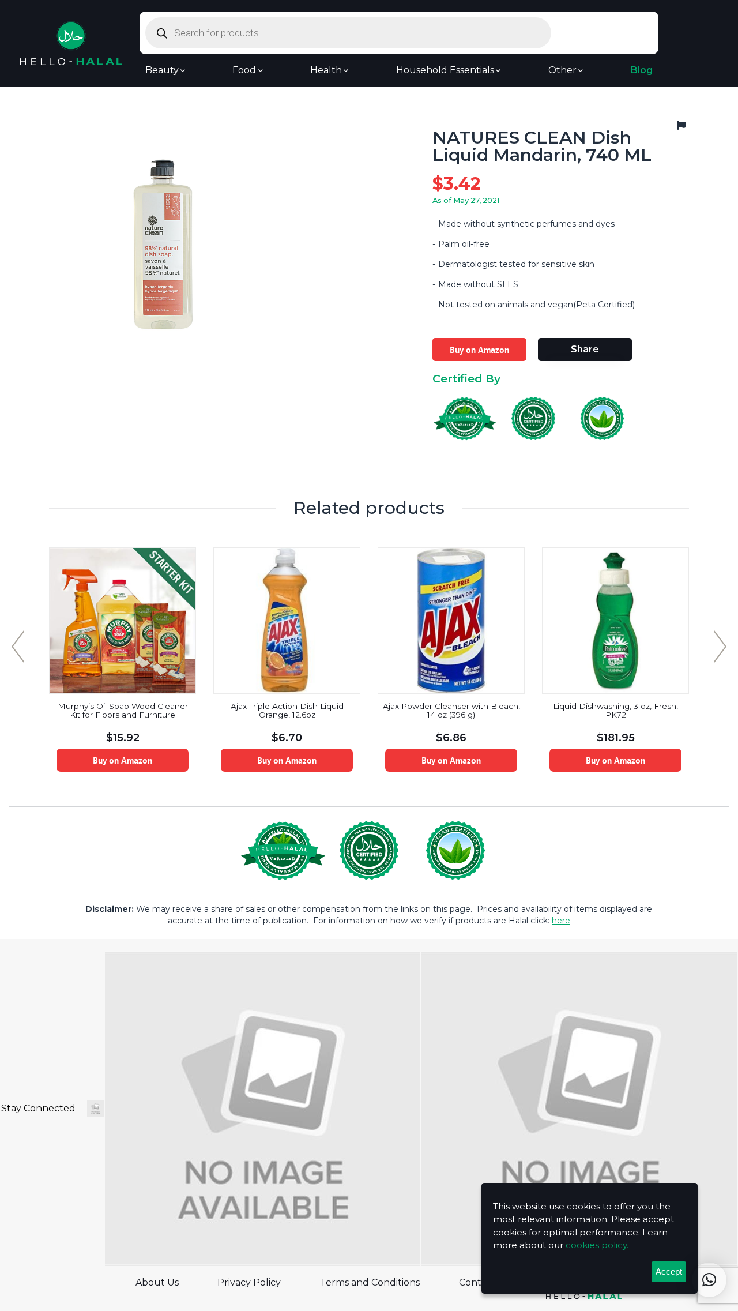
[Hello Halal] (71, 42)
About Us (157, 1282)
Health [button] (326, 70)
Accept (669, 1271)
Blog (642, 70)
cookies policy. (597, 1244)
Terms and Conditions (370, 1282)
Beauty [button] (162, 70)
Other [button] (562, 70)
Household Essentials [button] (445, 70)
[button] (709, 1280)
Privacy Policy (249, 1282)
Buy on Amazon (479, 349)
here (561, 920)
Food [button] (244, 70)
